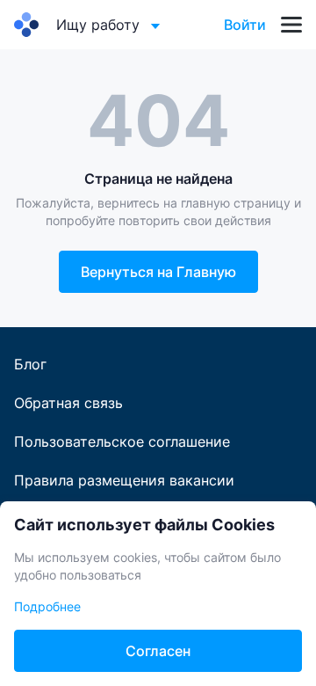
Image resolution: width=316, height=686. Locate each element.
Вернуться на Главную (158, 272)
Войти (245, 24)
